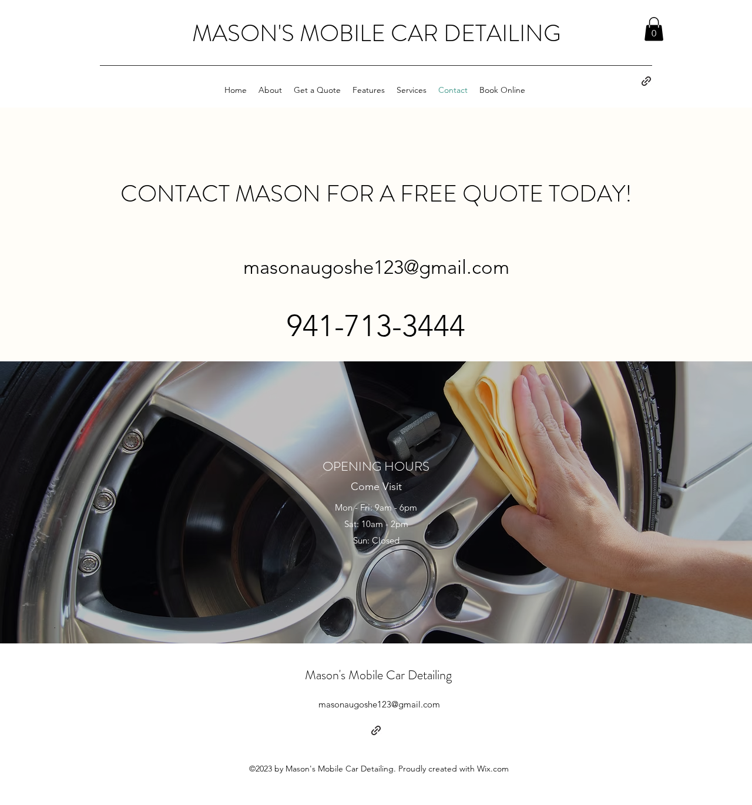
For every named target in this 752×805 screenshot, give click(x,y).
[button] (654, 29)
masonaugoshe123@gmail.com (376, 267)
